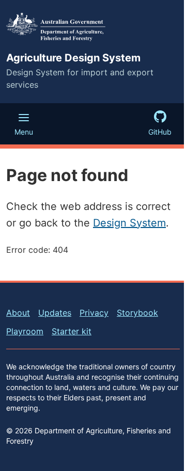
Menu (23, 131)
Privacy (94, 312)
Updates (54, 312)
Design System (129, 223)
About (18, 312)
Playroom (24, 331)
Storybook (137, 312)
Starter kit (71, 331)
